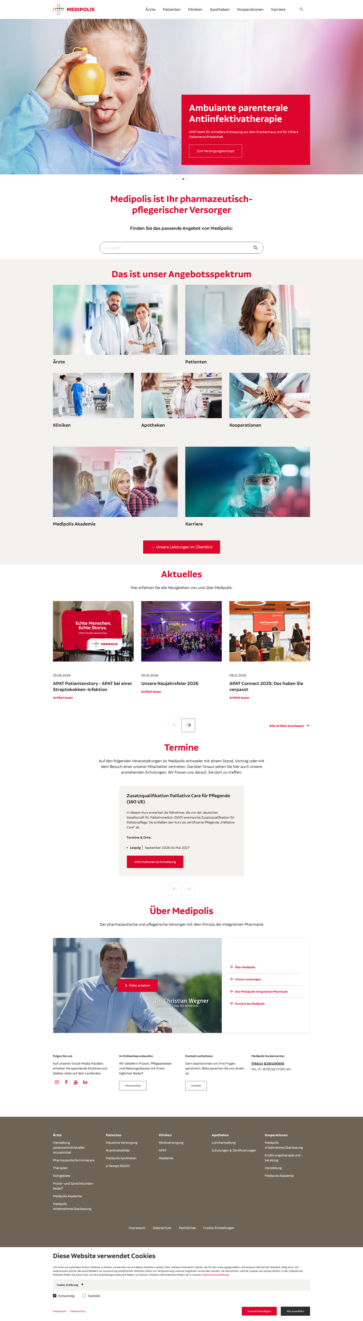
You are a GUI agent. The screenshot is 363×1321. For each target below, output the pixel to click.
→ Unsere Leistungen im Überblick (182, 547)
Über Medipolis (208, 151)
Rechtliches (187, 1228)
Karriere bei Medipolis (250, 1003)
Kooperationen (250, 9)
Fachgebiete (61, 1176)
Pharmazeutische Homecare (73, 1160)
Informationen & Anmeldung (155, 862)
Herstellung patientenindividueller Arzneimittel (69, 1147)
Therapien (60, 1168)
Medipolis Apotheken (121, 1158)
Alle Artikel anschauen (287, 726)
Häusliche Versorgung (121, 1143)
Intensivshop (133, 1085)
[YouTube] (75, 1082)
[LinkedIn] (85, 1082)
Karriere (278, 9)
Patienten (172, 9)
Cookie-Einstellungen (218, 1228)
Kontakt (196, 1085)
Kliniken (195, 9)
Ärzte (150, 9)
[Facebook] (66, 1082)
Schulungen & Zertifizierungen (234, 1150)
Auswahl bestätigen (259, 1311)
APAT (163, 1150)
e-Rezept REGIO (118, 1166)
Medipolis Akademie (67, 1196)
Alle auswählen (295, 1311)
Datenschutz (162, 1228)
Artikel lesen (63, 698)
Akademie (166, 1158)
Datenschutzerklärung (215, 1274)
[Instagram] (56, 1082)
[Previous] (175, 725)
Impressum (137, 1228)
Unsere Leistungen (248, 979)
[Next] (188, 725)
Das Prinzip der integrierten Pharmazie (261, 991)
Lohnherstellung (224, 1143)
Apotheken (220, 9)
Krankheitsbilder (118, 1150)
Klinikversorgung (171, 1143)
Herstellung (273, 1168)
